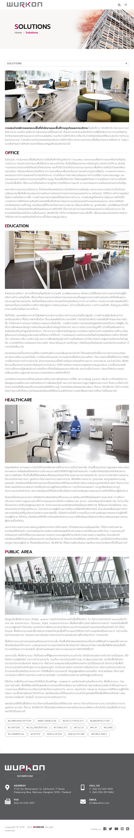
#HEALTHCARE (76, 734)
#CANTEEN (14, 727)
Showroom (25, 776)
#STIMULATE (61, 727)
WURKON (38, 827)
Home (18, 33)
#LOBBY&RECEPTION (19, 721)
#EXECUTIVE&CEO (73, 721)
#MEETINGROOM (47, 721)
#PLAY (93, 727)
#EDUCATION (54, 734)
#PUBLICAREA (99, 734)
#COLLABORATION (36, 727)
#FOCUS (79, 727)
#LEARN (108, 727)
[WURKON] (24, 4)
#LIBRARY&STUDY (100, 721)
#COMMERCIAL (16, 734)
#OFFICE (36, 734)
